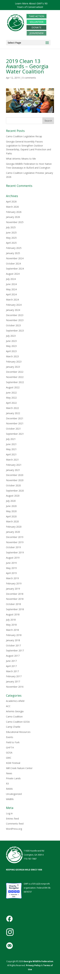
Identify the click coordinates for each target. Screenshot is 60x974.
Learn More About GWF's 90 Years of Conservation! (31, 5)
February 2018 (14, 635)
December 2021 (14, 418)
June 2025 (11, 232)
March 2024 (12, 299)
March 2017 (12, 671)
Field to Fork (13, 742)
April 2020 (11, 516)
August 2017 (13, 655)
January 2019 (13, 588)
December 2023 (14, 315)
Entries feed (12, 818)
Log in (9, 813)
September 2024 (15, 268)
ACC (8, 706)
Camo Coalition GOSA (18, 721)
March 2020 (12, 521)
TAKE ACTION (36, 16)
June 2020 (11, 506)
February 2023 (14, 361)
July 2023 (11, 335)
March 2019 (12, 578)
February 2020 (14, 526)
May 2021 (11, 449)
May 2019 (11, 568)
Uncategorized (14, 794)
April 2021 (11, 454)
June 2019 (11, 562)
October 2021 (13, 428)
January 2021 (13, 470)
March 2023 (12, 356)
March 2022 (12, 408)
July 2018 (11, 619)
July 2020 (11, 500)
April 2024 (11, 294)
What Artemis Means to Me (21, 158)
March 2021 (12, 459)
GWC (8, 757)
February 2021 (14, 464)
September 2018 (15, 609)
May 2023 (11, 346)
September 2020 (15, 490)
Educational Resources (18, 732)
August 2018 (13, 614)
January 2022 (13, 413)
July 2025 (11, 227)
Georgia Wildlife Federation (38, 961)
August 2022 (13, 387)
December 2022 (14, 371)
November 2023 (15, 320)
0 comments (29, 77)
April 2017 (11, 666)
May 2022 (11, 397)
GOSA (9, 752)
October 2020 (13, 485)
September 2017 (15, 650)
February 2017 (14, 676)
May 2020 (11, 511)
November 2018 (15, 598)
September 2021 (15, 433)
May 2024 (11, 289)
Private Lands (13, 778)
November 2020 (15, 480)
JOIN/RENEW (37, 33)
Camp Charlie (13, 726)
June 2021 (11, 444)
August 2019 (13, 557)
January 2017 (13, 681)
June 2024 (11, 284)
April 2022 (11, 402)
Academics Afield (15, 701)
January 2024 (13, 310)
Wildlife (10, 799)
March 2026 (12, 206)
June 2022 (11, 392)
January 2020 (13, 531)
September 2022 (15, 382)
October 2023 (13, 325)
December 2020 (14, 475)
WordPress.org (14, 828)
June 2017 (11, 660)
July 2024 (11, 279)
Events (9, 737)
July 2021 (11, 439)
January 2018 (13, 640)
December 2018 (14, 593)
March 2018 (12, 629)
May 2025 (11, 237)
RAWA (9, 788)
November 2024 (15, 258)
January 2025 (13, 253)
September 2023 (15, 330)
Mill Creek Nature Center (19, 768)
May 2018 (11, 624)
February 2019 (14, 583)
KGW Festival (13, 763)
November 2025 (15, 222)
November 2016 (15, 686)
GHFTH (10, 747)
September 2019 (15, 552)
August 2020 (13, 495)
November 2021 (15, 423)
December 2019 (14, 537)
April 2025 (11, 242)
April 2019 (11, 573)
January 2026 (13, 217)
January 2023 (13, 366)
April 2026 (11, 201)
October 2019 (13, 547)
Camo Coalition (14, 716)
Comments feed (15, 823)
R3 (7, 783)
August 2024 (13, 273)
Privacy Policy (33, 965)
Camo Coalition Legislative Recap (24, 136)
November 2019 (15, 542)
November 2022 (15, 377)
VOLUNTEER (36, 21)
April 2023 (11, 351)
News (9, 773)
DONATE (36, 27)
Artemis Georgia (15, 711)
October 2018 (13, 604)
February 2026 (14, 212)
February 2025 (14, 248)
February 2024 (14, 304)
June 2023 (11, 341)
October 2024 (13, 263)
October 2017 (13, 645)
